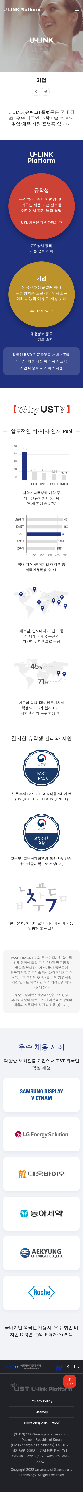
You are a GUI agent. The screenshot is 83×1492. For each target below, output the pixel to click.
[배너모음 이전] (68, 1366)
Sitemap (41, 1412)
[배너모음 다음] (78, 1366)
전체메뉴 (77, 10)
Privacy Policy (41, 1401)
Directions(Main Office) (41, 1423)
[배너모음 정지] (73, 1366)
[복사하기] (46, 92)
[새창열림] (23, 1366)
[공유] (36, 92)
